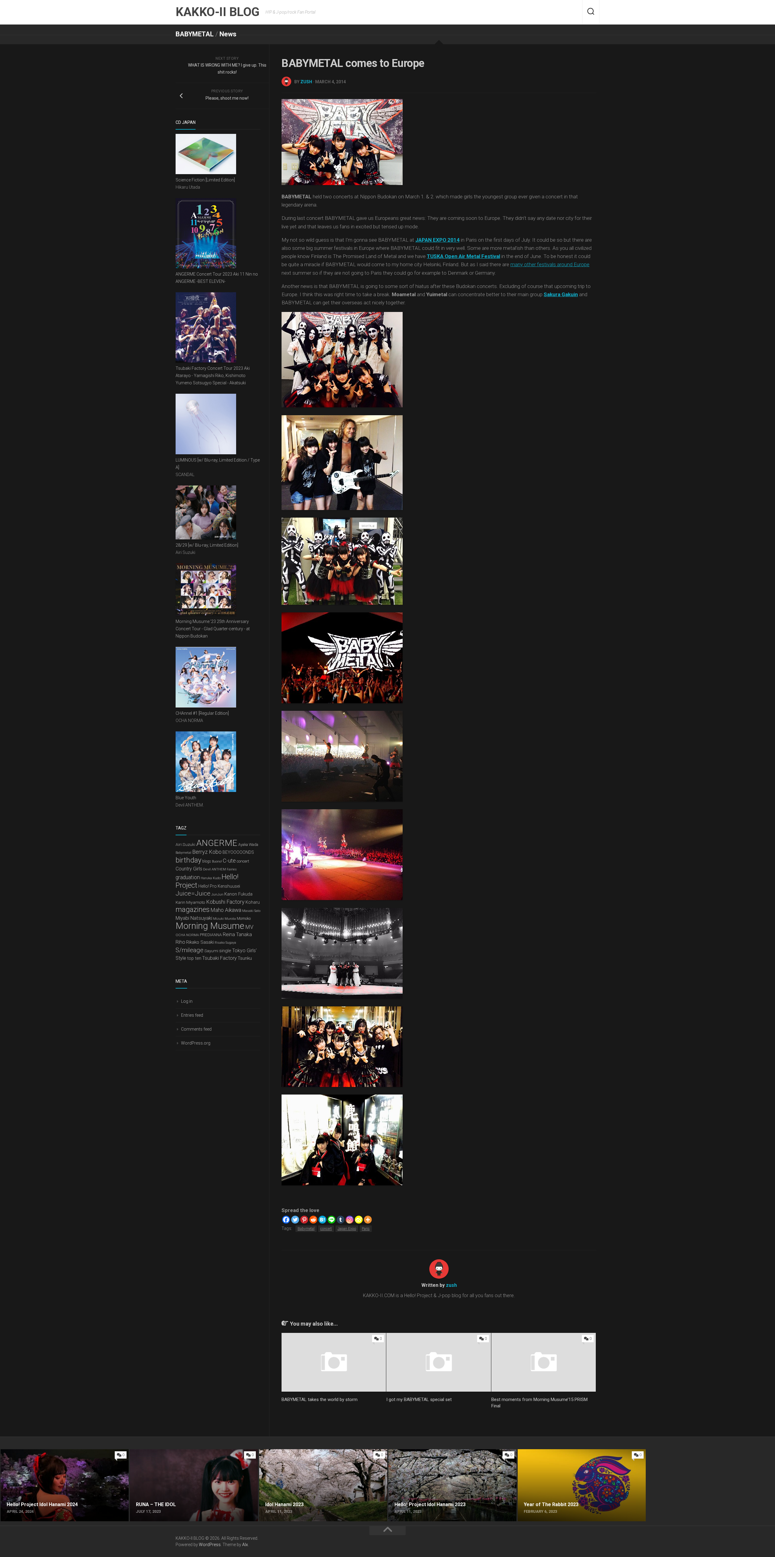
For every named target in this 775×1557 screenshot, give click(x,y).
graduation (188, 877)
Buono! (217, 861)
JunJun (217, 894)
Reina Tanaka (237, 934)
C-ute (229, 860)
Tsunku (245, 958)
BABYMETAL (195, 34)
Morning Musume (210, 926)
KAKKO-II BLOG (217, 12)
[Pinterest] (304, 1220)
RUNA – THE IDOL (149, 1453)
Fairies (232, 869)
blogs (206, 861)
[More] (368, 1220)
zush (306, 81)
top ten (194, 958)
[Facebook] (286, 1220)
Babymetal (306, 1229)
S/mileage (189, 950)
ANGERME (216, 843)
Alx (245, 1544)
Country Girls (189, 869)
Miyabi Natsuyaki (194, 918)
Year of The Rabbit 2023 (543, 1453)
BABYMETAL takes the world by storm (320, 1399)
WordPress (210, 1544)
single (225, 950)
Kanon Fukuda (238, 894)
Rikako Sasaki (200, 942)
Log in (187, 1001)
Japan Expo (347, 1229)
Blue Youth (186, 797)
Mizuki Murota (224, 918)
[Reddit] (313, 1220)
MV (249, 927)
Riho (180, 942)
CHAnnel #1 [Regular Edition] (202, 713)
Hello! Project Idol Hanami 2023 (421, 1453)
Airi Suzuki (185, 844)
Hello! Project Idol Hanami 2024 (34, 1453)
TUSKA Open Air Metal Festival (463, 256)
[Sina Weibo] (359, 1220)
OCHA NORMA (187, 935)
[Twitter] (295, 1220)
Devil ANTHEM (214, 869)
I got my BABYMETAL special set (419, 1399)
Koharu (253, 902)
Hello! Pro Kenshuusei (219, 886)
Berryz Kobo (207, 852)
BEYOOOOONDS (238, 852)
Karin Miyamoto (190, 902)
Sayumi (211, 951)
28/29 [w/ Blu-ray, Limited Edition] (207, 545)
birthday (188, 860)
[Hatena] (322, 1220)
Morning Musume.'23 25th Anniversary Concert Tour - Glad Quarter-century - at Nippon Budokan (213, 628)
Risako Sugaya (225, 943)
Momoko (244, 918)
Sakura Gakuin (561, 294)
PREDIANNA (211, 934)
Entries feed (192, 1015)
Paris (366, 1229)
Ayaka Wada (248, 844)
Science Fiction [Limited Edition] (205, 179)
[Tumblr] (341, 1220)
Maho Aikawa (225, 910)
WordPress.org (195, 1043)
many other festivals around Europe (549, 264)
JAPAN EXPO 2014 (437, 240)
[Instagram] (350, 1220)
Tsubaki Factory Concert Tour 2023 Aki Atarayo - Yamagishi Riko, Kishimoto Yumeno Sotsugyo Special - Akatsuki (213, 375)
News (227, 34)
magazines (192, 909)
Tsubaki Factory (219, 958)
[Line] (331, 1220)
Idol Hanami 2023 (278, 1453)
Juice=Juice (193, 893)
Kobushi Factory (225, 902)
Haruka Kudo (211, 878)
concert (326, 1229)
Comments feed (196, 1029)
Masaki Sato (251, 911)
